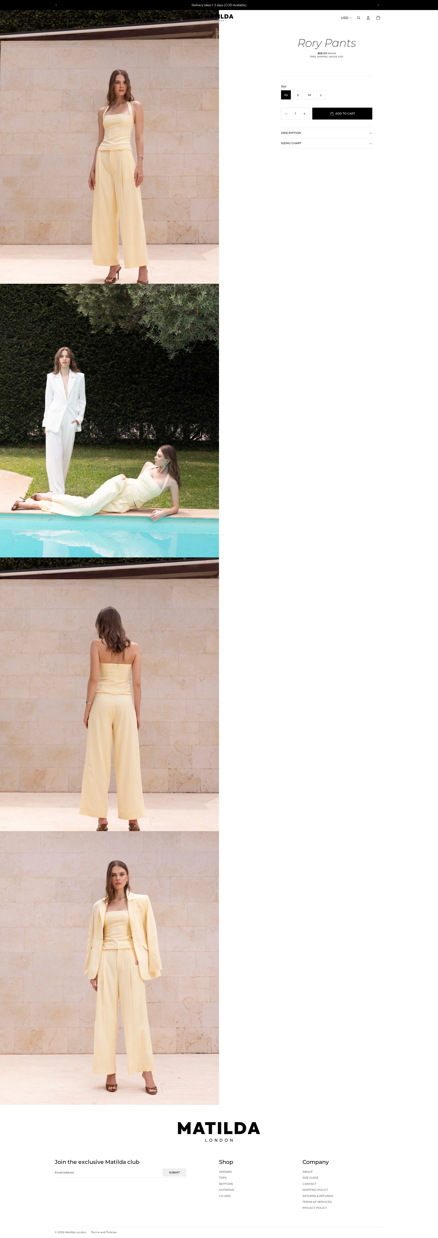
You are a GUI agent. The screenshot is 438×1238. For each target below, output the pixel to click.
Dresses (225, 1171)
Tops (223, 1177)
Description (291, 133)
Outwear (226, 1189)
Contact (309, 1184)
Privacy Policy (314, 1207)
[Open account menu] (368, 18)
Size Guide (310, 1177)
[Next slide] (378, 5)
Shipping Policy (315, 1189)
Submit (174, 1172)
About (307, 1171)
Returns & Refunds (317, 1196)
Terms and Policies (104, 1232)
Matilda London (75, 1232)
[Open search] (359, 18)
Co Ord (225, 1196)
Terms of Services (316, 1202)
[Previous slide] (56, 5)
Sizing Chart (291, 143)
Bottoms (226, 1184)
